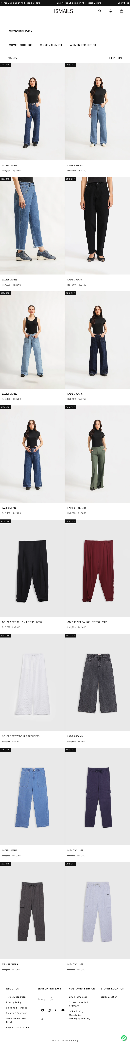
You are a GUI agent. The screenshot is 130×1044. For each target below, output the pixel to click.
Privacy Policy (13, 1002)
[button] (7, 11)
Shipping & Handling (16, 1007)
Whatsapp (82, 997)
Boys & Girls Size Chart (18, 1027)
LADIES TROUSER (76, 508)
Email (72, 997)
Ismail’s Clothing (69, 1040)
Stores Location (109, 997)
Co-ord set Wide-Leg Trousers (20, 736)
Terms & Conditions (16, 997)
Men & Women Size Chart (16, 1020)
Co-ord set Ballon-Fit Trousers (22, 622)
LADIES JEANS (9, 165)
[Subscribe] (51, 999)
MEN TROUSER (75, 850)
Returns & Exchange (16, 1013)
